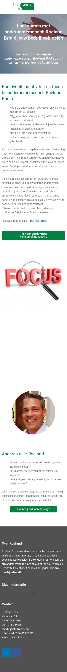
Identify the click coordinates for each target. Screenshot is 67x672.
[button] (56, 7)
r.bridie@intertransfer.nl (15, 629)
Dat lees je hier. (38, 220)
